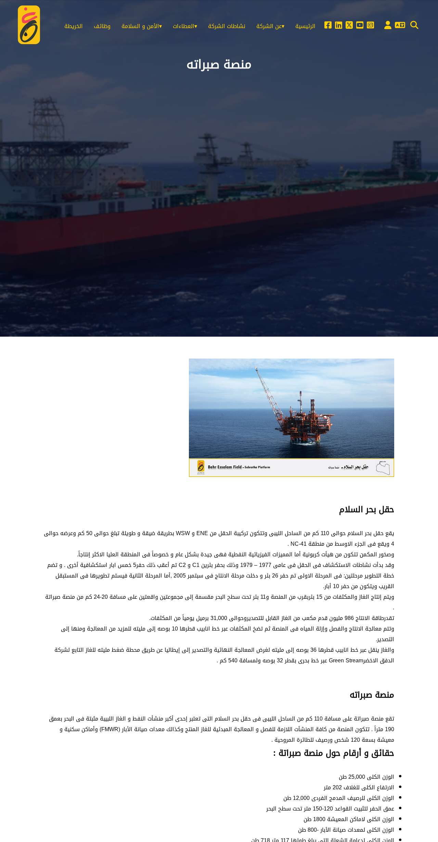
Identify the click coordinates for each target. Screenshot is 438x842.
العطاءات (183, 26)
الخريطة (73, 26)
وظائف (102, 26)
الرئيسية (305, 26)
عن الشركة (269, 26)
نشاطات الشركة (226, 26)
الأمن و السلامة (140, 26)
